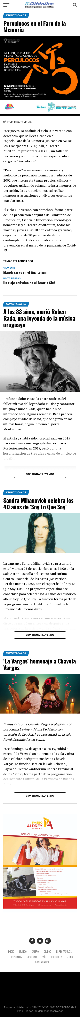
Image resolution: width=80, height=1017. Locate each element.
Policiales (56, 957)
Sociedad (32, 957)
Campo (35, 951)
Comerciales (42, 962)
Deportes (16, 957)
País (44, 957)
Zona (70, 957)
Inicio (11, 951)
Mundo (23, 951)
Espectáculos (64, 951)
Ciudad (47, 951)
